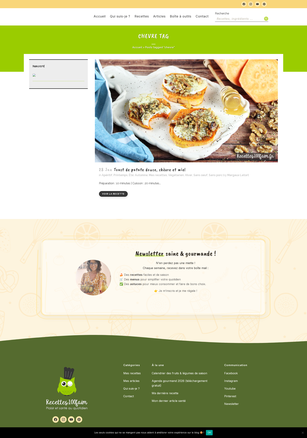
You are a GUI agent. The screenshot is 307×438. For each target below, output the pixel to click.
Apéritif (107, 175)
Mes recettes (158, 175)
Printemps (121, 175)
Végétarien (176, 175)
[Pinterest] (264, 4)
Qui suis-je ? (131, 388)
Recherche (222, 13)
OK (209, 432)
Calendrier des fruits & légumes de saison (179, 373)
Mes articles (131, 381)
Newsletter (231, 404)
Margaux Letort (238, 175)
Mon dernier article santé (169, 401)
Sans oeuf (200, 175)
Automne (141, 175)
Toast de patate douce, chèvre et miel (150, 170)
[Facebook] (244, 4)
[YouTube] (257, 4)
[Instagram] (250, 4)
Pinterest (230, 396)
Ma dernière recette (165, 393)
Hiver (188, 175)
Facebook (231, 373)
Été (131, 175)
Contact (128, 396)
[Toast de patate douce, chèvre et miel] (186, 110)
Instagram (231, 381)
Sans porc (215, 175)
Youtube (230, 388)
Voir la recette (113, 194)
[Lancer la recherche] (266, 19)
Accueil (137, 47)
